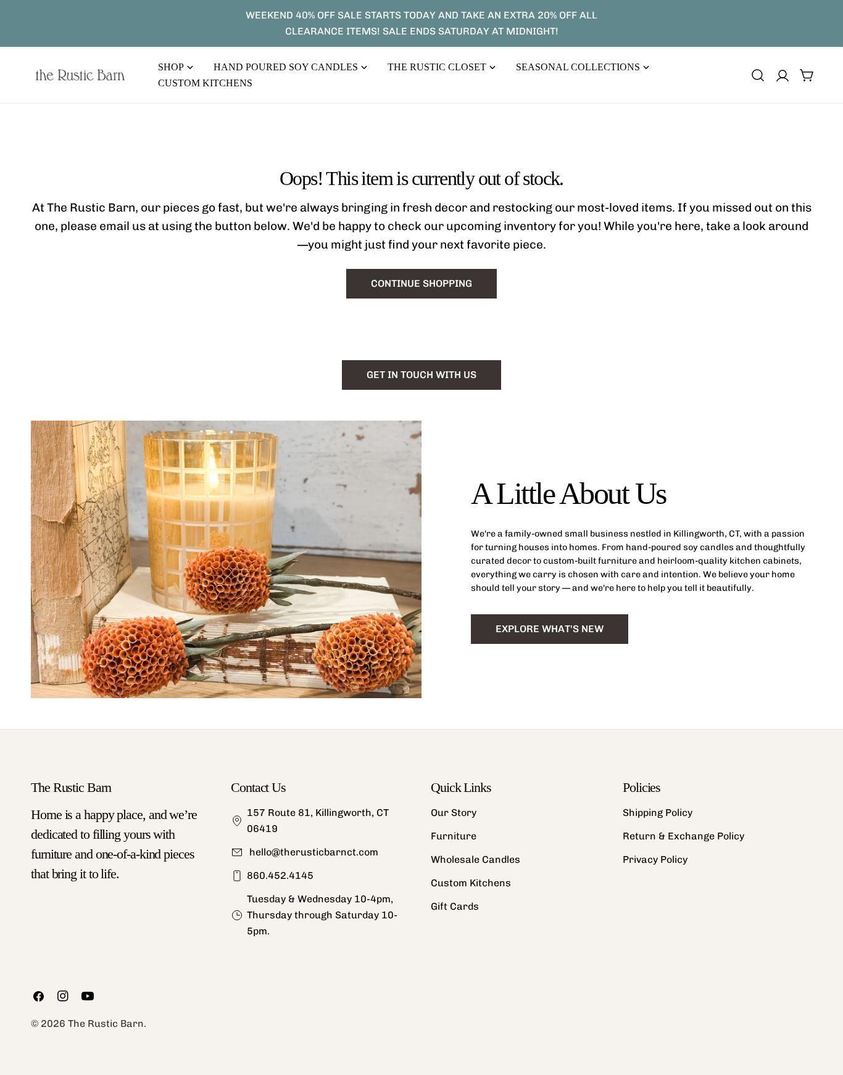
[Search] (757, 75)
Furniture (453, 836)
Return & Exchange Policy (683, 836)
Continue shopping (421, 283)
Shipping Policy (657, 812)
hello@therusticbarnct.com (312, 852)
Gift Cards (455, 906)
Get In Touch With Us (421, 375)
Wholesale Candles (475, 859)
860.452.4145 (280, 875)
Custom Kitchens (471, 883)
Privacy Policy (655, 859)
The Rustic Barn (106, 1023)
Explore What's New (550, 629)
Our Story (453, 812)
